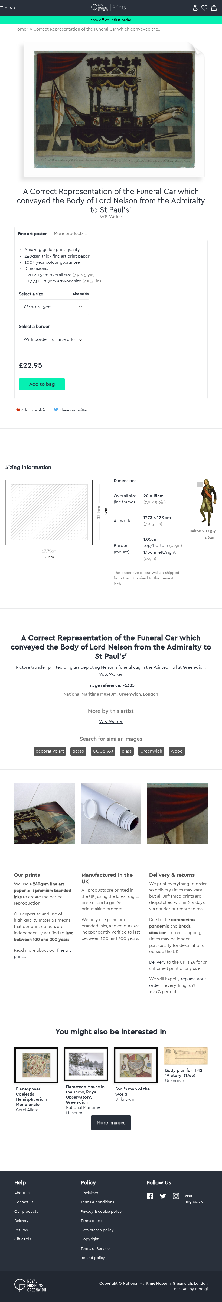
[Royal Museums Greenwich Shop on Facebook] (150, 1198)
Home (20, 29)
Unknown (124, 1099)
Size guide (81, 294)
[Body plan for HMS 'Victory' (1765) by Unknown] (186, 1063)
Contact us (23, 1202)
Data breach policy (97, 1230)
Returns (21, 1230)
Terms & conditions (97, 1202)
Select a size (54, 294)
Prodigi (201, 1289)
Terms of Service (95, 1249)
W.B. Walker (111, 217)
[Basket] (214, 8)
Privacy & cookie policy (101, 1212)
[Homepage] (109, 7)
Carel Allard (27, 1109)
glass (127, 751)
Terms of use (92, 1221)
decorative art (50, 751)
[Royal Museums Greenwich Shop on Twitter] (163, 1198)
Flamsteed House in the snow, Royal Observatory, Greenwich (85, 1094)
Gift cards (22, 1239)
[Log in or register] (195, 8)
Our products (26, 1212)
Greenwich (151, 751)
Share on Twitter (74, 410)
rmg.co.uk (194, 1201)
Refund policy (93, 1258)
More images (111, 1122)
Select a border (34, 326)
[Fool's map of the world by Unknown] (136, 1065)
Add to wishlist (34, 410)
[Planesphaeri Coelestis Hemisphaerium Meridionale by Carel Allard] (36, 1065)
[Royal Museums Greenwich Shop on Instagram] (176, 1198)
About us (22, 1193)
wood (177, 751)
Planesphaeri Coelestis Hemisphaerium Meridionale (31, 1096)
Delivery (157, 962)
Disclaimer (89, 1193)
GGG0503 (103, 751)
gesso (78, 751)
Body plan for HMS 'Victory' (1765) (183, 1072)
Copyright (90, 1239)
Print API (181, 1289)
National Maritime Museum (83, 1110)
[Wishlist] (204, 8)
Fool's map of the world (132, 1091)
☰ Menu (7, 8)
